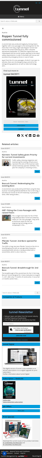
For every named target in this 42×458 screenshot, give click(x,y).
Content (21, 129)
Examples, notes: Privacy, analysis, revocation (15, 340)
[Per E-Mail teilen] (34, 135)
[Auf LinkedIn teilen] (30, 136)
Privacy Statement (7, 453)
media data (6, 400)
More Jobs (21, 411)
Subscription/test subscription (13, 402)
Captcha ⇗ (28, 332)
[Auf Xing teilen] (26, 136)
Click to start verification (23, 330)
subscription (21, 125)
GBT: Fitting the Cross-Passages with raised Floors (19, 211)
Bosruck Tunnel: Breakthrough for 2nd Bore (20, 268)
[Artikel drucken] (38, 135)
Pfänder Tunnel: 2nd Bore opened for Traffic (19, 242)
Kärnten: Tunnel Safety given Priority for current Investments (19, 155)
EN (40, 3)
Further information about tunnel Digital (16, 374)
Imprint (22, 453)
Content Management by (9, 456)
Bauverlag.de (36, 456)
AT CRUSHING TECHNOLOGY (12, 444)
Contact (16, 453)
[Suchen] (39, 21)
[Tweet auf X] (22, 136)
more (37, 171)
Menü (22, 17)
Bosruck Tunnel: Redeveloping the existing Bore (18, 184)
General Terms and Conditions (20, 451)
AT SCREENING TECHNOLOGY (12, 443)
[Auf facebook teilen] (19, 136)
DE (36, 3)
